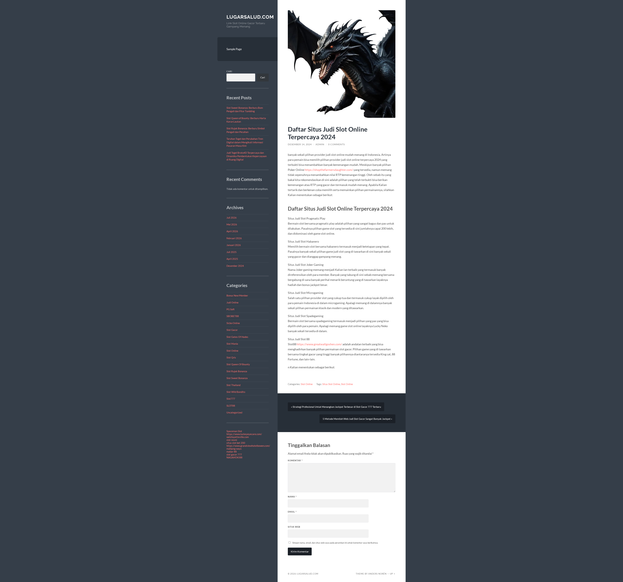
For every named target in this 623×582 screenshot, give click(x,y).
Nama (292, 496)
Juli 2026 (231, 217)
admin (320, 144)
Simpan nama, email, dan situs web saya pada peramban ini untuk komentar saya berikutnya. (335, 542)
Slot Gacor (232, 329)
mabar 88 (231, 451)
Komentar (295, 460)
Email (292, 511)
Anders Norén (377, 573)
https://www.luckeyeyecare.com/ (244, 434)
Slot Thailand (233, 385)
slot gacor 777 (234, 454)
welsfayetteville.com (237, 436)
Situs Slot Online (331, 384)
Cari (229, 71)
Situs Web (294, 527)
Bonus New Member (237, 295)
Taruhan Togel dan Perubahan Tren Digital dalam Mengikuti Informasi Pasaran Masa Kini (244, 142)
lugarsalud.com (250, 17)
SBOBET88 (232, 316)
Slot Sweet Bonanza (237, 378)
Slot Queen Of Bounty (238, 364)
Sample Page (234, 49)
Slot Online (232, 350)
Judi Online (232, 302)
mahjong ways (234, 448)
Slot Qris (231, 357)
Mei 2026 (231, 224)
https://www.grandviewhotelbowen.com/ (248, 445)
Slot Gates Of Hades (237, 336)
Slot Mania (232, 343)
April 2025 (232, 258)
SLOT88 (230, 405)
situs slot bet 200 (235, 442)
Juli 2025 (231, 252)
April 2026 (232, 231)
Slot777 (230, 398)
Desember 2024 (235, 265)
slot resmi (231, 439)
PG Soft (230, 309)
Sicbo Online (233, 323)
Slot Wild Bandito (235, 391)
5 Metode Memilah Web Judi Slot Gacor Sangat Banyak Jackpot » (357, 418)
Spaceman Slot (234, 431)
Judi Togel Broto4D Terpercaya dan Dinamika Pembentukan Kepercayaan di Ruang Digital (246, 156)
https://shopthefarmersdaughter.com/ (329, 170)
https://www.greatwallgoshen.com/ (319, 344)
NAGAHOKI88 (234, 457)
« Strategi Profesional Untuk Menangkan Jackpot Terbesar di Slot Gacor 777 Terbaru (336, 406)
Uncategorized (234, 412)
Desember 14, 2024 (300, 144)
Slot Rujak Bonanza (236, 371)
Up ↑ (392, 573)
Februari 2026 (234, 238)
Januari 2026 (233, 245)
